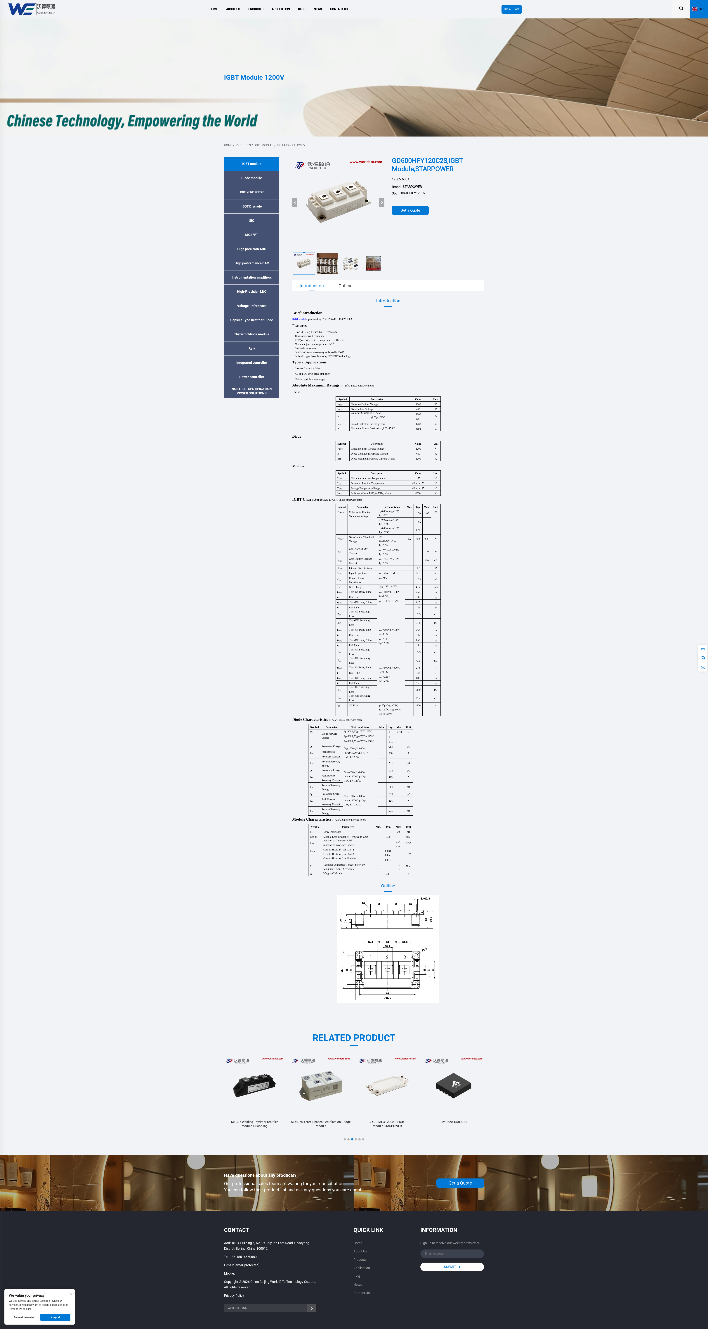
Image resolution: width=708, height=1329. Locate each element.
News (318, 9)
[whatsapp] (702, 658)
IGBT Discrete (252, 206)
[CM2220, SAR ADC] (387, 1085)
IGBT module (263, 145)
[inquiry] (702, 649)
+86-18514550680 (243, 1257)
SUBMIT (450, 1267)
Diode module (251, 178)
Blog (302, 9)
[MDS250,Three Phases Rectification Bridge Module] (254, 1085)
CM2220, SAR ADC (387, 1122)
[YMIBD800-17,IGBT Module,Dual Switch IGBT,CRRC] (453, 1085)
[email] (702, 667)
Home (214, 9)
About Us (233, 9)
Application (281, 9)
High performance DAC (252, 263)
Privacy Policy (234, 1295)
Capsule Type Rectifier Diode (251, 320)
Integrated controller (251, 363)
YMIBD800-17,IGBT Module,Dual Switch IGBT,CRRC (453, 1124)
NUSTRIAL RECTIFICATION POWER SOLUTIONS (252, 391)
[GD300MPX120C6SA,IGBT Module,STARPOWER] (320, 1085)
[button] (345, 1139)
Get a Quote (511, 9)
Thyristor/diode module (251, 334)
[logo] (31, 9)
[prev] (294, 202)
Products (255, 9)
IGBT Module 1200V (291, 145)
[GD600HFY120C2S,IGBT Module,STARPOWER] (338, 203)
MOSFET (251, 235)
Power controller (251, 377)
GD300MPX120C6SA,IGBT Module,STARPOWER (321, 1124)
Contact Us (339, 9)
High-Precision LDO (251, 292)
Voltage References (251, 306)
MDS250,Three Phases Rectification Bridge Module (254, 1124)
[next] (381, 202)
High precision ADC (251, 249)
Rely (252, 348)
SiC (251, 220)
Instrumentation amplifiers (252, 277)
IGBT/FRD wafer (252, 192)
